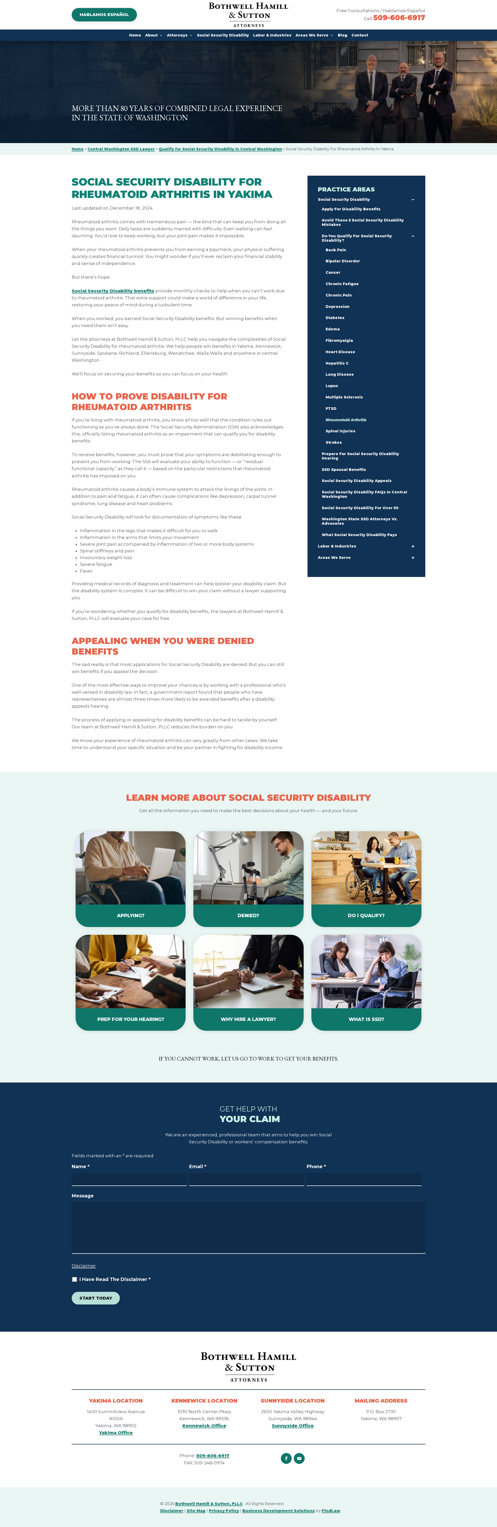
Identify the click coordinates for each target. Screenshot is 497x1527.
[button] (413, 558)
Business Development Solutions (278, 1510)
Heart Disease (340, 352)
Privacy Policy (224, 1510)
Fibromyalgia (339, 340)
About (151, 35)
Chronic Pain (339, 295)
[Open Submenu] (413, 200)
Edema (333, 329)
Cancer (333, 272)
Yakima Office (116, 1432)
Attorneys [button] (177, 35)
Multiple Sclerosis (344, 397)
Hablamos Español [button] (104, 14)
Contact (360, 35)
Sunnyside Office (293, 1425)
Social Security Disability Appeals (357, 480)
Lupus (332, 385)
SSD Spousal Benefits (344, 469)
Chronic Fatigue (342, 283)
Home (135, 35)
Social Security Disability (223, 35)
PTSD (331, 408)
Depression (337, 306)
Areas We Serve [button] (312, 35)
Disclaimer (84, 1265)
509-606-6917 (399, 17)
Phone (316, 1166)
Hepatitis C (337, 363)
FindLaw (331, 1510)
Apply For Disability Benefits (351, 209)
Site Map (196, 1510)
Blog (342, 35)
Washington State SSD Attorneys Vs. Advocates (360, 521)
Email (197, 1166)
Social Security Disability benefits (113, 290)
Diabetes (335, 317)
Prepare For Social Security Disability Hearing (360, 456)
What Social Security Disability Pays (359, 534)
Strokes (334, 442)
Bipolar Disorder (343, 261)
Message (83, 1196)
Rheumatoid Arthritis (346, 420)
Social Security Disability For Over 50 (360, 508)
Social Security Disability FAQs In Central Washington (364, 494)
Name (81, 1166)
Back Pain (336, 250)
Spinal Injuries (340, 431)
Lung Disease (340, 374)
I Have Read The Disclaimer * (115, 1279)
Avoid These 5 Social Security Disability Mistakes (363, 222)
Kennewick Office (204, 1425)
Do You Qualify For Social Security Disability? (357, 238)
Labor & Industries (272, 35)
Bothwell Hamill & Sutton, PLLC (209, 1503)
